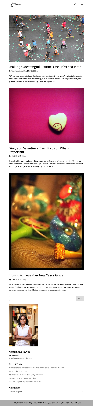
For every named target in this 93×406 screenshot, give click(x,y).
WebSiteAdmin (17, 71)
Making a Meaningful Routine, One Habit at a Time (45, 67)
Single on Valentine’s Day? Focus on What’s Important (39, 150)
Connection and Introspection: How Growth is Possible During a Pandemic (37, 368)
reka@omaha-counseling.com (20, 358)
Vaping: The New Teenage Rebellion (22, 378)
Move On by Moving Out (18, 371)
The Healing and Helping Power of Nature (24, 382)
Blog (36, 71)
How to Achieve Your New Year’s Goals (36, 275)
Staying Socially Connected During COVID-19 (26, 375)
